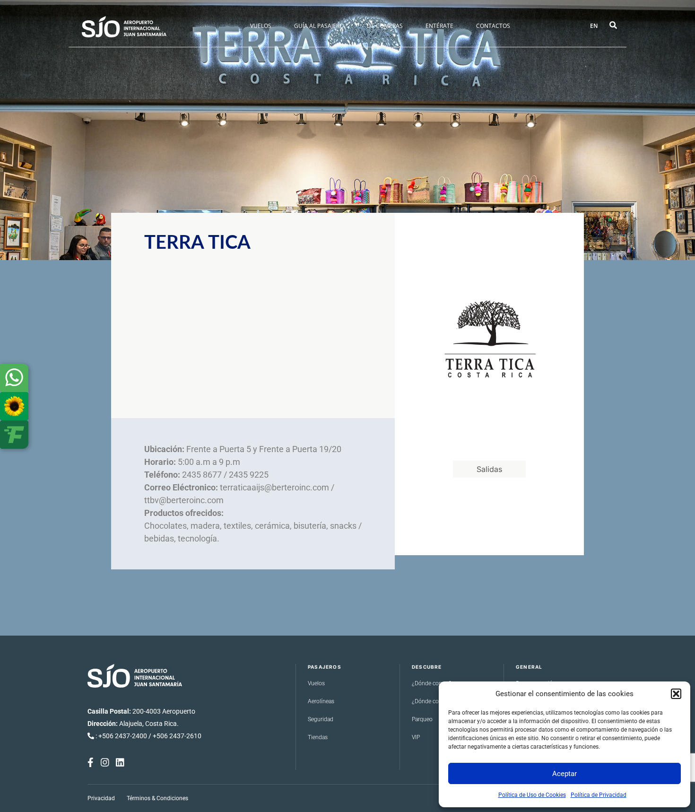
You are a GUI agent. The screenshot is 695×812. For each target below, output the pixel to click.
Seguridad (320, 719)
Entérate (439, 26)
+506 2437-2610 (177, 736)
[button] (676, 693)
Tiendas (318, 737)
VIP (416, 737)
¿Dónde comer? (431, 683)
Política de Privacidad (598, 795)
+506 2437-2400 (122, 736)
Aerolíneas (321, 701)
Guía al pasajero (319, 26)
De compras (385, 26)
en (594, 26)
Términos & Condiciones (157, 798)
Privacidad (101, 798)
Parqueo (422, 719)
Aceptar (564, 773)
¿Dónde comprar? (434, 701)
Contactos (493, 26)
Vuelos (260, 26)
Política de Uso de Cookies (532, 795)
